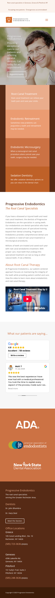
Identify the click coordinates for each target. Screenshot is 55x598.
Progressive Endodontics (14, 38)
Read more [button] (13, 389)
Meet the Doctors (15, 521)
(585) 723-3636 (13, 543)
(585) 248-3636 (13, 577)
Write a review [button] (17, 355)
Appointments (17, 74)
